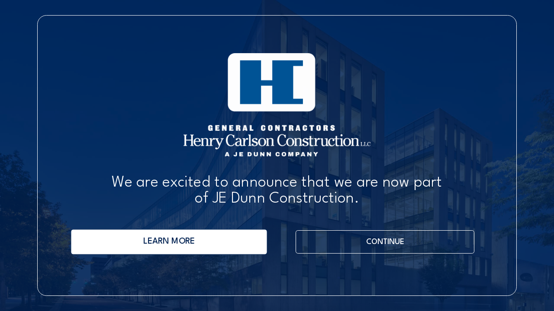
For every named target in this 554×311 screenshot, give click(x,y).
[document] (277, 155)
